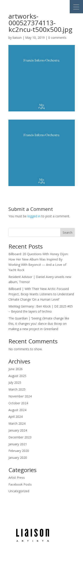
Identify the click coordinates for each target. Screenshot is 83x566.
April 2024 (15, 416)
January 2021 (17, 444)
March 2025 (16, 389)
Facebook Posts (20, 484)
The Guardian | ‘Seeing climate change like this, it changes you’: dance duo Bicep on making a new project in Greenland (38, 323)
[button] (76, 6)
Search (67, 232)
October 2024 (18, 403)
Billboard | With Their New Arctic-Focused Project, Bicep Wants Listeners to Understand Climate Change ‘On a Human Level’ (41, 294)
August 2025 (17, 376)
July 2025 (14, 382)
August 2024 (17, 410)
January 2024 (17, 430)
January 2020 (17, 457)
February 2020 (18, 451)
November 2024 (20, 396)
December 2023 (19, 437)
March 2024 (16, 423)
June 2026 (15, 369)
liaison (17, 37)
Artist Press (16, 477)
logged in (34, 216)
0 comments (57, 37)
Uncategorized (18, 491)
